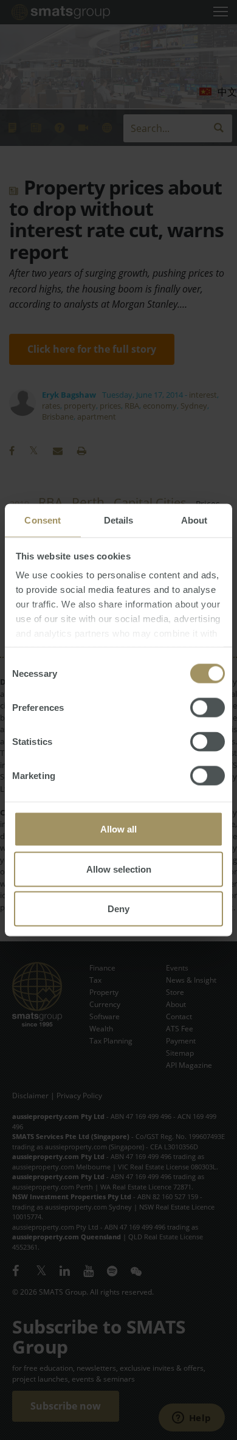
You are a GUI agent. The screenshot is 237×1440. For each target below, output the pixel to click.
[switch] (207, 708)
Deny (118, 909)
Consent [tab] (42, 520)
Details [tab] (119, 520)
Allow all (118, 829)
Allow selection (118, 869)
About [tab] (194, 520)
